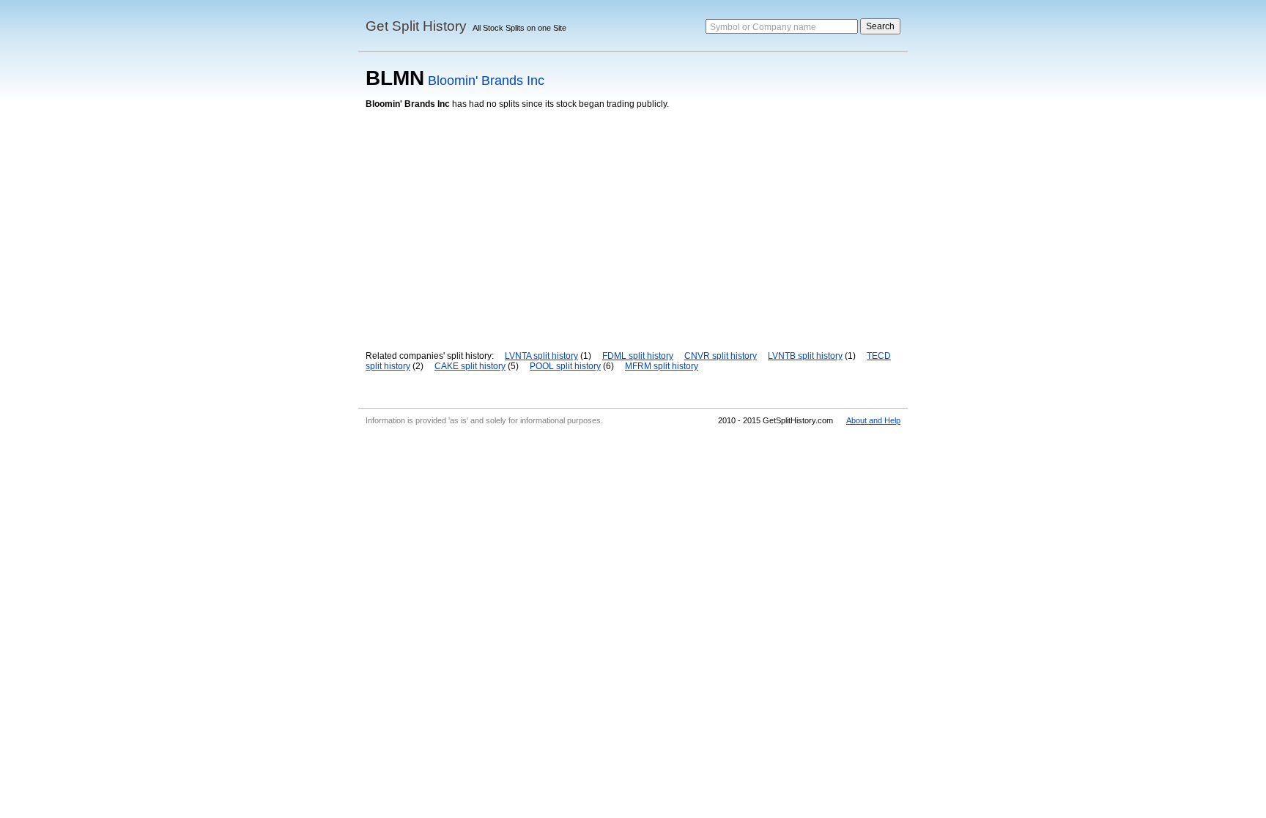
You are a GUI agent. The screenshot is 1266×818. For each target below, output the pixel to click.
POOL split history (565, 366)
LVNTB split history (805, 356)
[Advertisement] (633, 218)
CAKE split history (470, 366)
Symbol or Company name (763, 27)
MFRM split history (661, 366)
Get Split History (416, 26)
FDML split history (637, 356)
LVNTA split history (541, 356)
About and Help (873, 420)
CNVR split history (720, 356)
